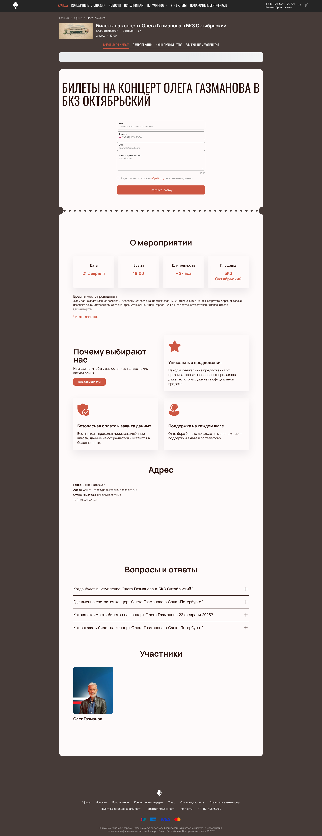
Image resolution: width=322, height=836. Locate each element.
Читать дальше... (86, 316)
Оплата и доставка (192, 802)
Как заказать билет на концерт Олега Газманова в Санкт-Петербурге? (138, 627)
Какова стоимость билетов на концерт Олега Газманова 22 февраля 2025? (143, 614)
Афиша (63, 5)
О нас (171, 802)
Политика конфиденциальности (121, 809)
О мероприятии (142, 44)
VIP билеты (179, 5)
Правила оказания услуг (225, 802)
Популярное (155, 5)
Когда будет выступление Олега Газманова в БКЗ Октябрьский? (133, 589)
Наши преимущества (169, 44)
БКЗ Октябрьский (107, 31)
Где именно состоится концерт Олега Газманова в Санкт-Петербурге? (138, 602)
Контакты (187, 809)
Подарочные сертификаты (209, 5)
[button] (120, 137)
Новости (115, 5)
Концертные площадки (88, 5)
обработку (157, 178)
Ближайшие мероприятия (202, 44)
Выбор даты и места (116, 44)
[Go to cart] (306, 5)
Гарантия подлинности (161, 809)
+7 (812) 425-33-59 (280, 4)
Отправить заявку (161, 190)
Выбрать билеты (89, 382)
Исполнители (134, 5)
